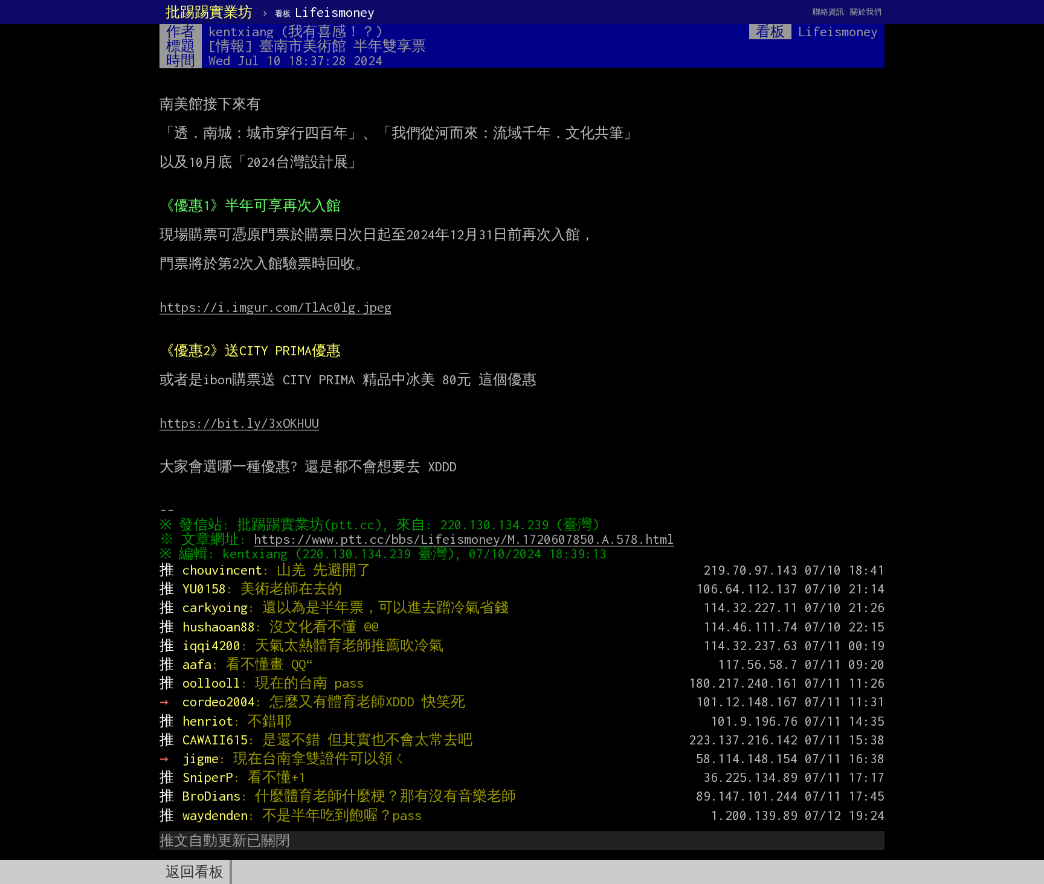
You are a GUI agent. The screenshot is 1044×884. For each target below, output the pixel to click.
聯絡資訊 (828, 12)
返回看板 (195, 872)
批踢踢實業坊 (209, 12)
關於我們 (865, 12)
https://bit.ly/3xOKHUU (239, 423)
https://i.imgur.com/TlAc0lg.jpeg (276, 307)
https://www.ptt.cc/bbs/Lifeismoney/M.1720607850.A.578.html (464, 539)
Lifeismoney (325, 12)
